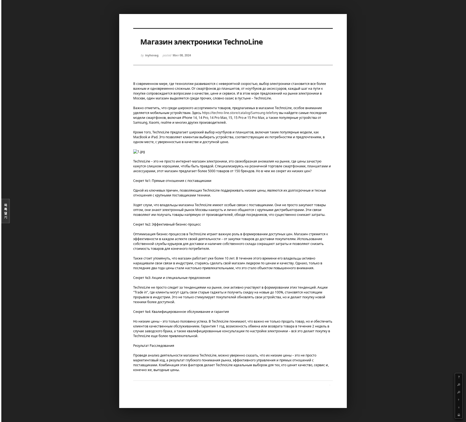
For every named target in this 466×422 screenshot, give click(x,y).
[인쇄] (458, 414)
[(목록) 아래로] (458, 407)
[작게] (458, 392)
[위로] (458, 399)
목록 (5, 211)
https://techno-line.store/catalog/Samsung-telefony (240, 112)
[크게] (458, 384)
